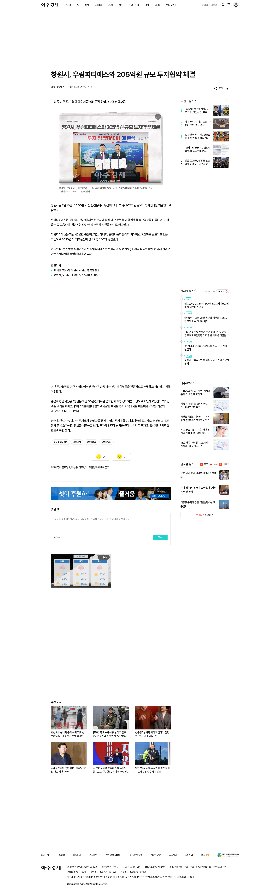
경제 (110, 4)
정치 (120, 4)
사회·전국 (134, 4)
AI (78, 4)
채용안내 (77, 855)
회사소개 (45, 855)
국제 (147, 4)
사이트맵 (189, 855)
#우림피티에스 (61, 442)
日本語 (214, 5)
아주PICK (186, 383)
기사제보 (93, 855)
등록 (160, 537)
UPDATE (221, 291)
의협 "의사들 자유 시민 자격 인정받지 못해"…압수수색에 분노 (152, 770)
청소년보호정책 (135, 855)
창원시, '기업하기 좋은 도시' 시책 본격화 (75, 275)
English (205, 5)
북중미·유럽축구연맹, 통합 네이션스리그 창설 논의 (206, 361)
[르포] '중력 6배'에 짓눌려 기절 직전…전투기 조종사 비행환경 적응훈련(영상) (110, 734)
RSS (203, 855)
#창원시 (77, 442)
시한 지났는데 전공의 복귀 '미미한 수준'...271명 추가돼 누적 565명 (67, 734)
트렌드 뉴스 (187, 101)
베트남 (226, 464)
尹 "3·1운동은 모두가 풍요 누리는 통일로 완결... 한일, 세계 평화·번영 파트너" (110, 770)
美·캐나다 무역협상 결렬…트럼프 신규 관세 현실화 (205, 347)
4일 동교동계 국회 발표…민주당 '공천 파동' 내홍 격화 (68, 770)
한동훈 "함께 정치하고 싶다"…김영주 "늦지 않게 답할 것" (152, 734)
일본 (215, 464)
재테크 (98, 4)
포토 (157, 4)
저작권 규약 (156, 855)
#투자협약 (91, 442)
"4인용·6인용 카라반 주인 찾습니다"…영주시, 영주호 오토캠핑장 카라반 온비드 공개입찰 (206, 333)
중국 (68, 4)
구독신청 (61, 855)
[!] (228, 101)
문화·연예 (171, 4)
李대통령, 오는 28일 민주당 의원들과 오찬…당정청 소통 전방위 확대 (206, 319)
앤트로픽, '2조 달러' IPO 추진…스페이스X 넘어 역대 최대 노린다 (206, 305)
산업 (87, 4)
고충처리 (173, 855)
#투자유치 (106, 442)
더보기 (196, 516)
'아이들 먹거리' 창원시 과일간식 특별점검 (76, 270)
